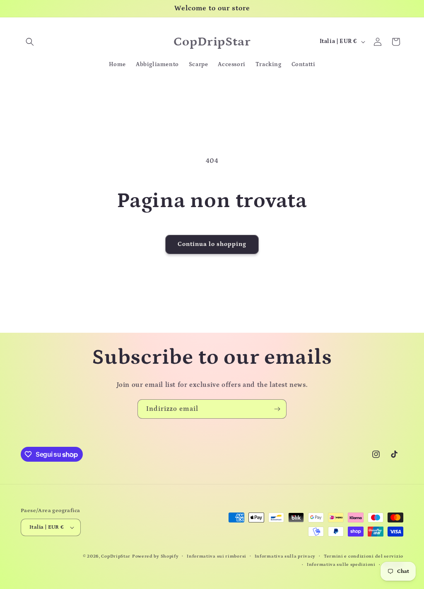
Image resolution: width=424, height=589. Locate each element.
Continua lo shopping (212, 244)
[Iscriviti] (277, 409)
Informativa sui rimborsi (216, 556)
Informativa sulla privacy (285, 556)
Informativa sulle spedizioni (341, 564)
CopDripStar (115, 556)
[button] (30, 42)
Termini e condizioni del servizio (363, 556)
